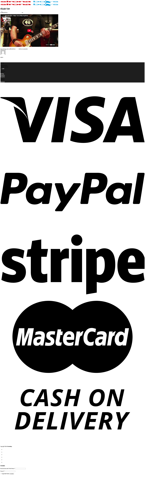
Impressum (2, 81)
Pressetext (2, 75)
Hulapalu (2, 60)
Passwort (2, 471)
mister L (25, 12)
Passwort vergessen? (4, 476)
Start (5, 11)
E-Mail (3, 68)
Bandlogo (2, 73)
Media (4, 454)
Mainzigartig (2, 61)
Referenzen (6, 457)
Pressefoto (2, 76)
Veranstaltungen (8, 459)
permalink (30, 49)
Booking (5, 462)
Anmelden (11, 473)
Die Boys (5, 452)
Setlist (1, 5)
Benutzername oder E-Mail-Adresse (7, 468)
